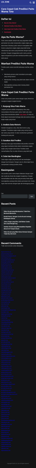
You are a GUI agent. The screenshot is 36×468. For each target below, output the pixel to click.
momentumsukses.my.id (8, 278)
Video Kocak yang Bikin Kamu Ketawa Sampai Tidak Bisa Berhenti (18, 233)
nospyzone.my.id (6, 292)
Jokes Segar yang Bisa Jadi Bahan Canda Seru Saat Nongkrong (17, 222)
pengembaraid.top (6, 338)
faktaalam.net (5, 410)
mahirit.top (4, 318)
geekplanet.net (5, 430)
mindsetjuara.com (6, 358)
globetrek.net (5, 436)
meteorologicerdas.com (8, 356)
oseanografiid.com (6, 370)
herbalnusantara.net (7, 438)
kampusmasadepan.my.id (8, 256)
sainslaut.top (5, 350)
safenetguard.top (6, 348)
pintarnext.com (5, 380)
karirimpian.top (5, 308)
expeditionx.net (5, 408)
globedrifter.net (5, 434)
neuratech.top (5, 330)
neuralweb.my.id (6, 288)
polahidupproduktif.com (8, 384)
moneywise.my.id (6, 280)
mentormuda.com (6, 354)
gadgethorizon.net (6, 424)
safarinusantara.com (7, 400)
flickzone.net (5, 418)
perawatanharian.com (7, 376)
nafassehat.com (6, 362)
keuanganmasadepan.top (8, 310)
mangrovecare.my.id (7, 272)
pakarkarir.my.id (5, 296)
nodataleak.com (5, 364)
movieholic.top (5, 326)
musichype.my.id (6, 284)
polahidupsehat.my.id (7, 300)
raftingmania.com (6, 398)
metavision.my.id (6, 276)
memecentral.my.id (6, 274)
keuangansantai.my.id (7, 262)
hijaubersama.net (6, 446)
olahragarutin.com (6, 368)
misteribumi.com (6, 360)
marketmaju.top (5, 320)
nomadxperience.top (7, 334)
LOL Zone (5, 2)
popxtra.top (4, 340)
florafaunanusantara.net (8, 420)
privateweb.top (5, 342)
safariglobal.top (5, 346)
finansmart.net (5, 412)
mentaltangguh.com (7, 352)
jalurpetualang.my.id (7, 254)
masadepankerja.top (7, 322)
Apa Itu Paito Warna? (10, 23)
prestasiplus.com (6, 386)
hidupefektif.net (5, 442)
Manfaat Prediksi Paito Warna (13, 26)
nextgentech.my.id (6, 290)
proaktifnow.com (6, 390)
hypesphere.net (5, 450)
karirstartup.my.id (6, 258)
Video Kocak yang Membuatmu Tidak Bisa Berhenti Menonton (17, 212)
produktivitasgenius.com (8, 392)
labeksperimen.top (6, 314)
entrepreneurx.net (6, 406)
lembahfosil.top (5, 316)
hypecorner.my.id (6, 252)
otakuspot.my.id (5, 294)
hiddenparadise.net (6, 440)
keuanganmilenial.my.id (8, 260)
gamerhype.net (5, 426)
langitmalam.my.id (6, 266)
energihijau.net (5, 404)
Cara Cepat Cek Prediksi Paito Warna (15, 29)
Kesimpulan (7, 32)
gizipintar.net (5, 432)
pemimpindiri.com (6, 374)
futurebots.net (5, 422)
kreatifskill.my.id (6, 264)
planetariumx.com (6, 382)
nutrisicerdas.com (6, 366)
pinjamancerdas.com (7, 378)
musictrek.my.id (5, 286)
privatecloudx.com (6, 388)
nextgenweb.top (6, 332)
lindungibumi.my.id (6, 268)
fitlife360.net (5, 416)
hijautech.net (4, 448)
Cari (2, 193)
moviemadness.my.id (7, 282)
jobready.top (4, 306)
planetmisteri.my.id (6, 298)
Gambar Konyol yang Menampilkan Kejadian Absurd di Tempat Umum (17, 227)
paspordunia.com (6, 372)
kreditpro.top (5, 312)
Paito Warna (23, 114)
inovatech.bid (5, 304)
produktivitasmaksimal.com (9, 394)
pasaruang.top (5, 336)
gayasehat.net (5, 428)
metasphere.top (5, 324)
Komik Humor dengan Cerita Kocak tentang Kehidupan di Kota (17, 217)
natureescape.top (6, 328)
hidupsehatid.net (6, 444)
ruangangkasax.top (6, 344)
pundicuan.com (5, 396)
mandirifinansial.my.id (7, 270)
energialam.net (5, 402)
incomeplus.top (5, 302)
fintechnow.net (5, 414)
